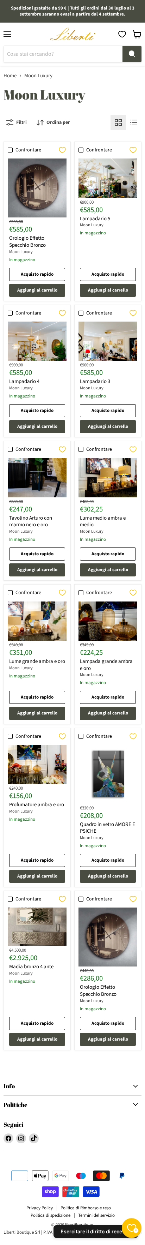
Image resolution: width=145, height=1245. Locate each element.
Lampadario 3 (95, 381)
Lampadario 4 (24, 381)
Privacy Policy (39, 1208)
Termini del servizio (96, 1215)
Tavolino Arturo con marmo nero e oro (30, 521)
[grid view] (118, 122)
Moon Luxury (21, 252)
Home (10, 76)
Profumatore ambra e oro (36, 804)
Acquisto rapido (37, 274)
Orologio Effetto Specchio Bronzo (27, 241)
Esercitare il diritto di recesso (96, 1231)
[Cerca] (131, 54)
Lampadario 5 (95, 218)
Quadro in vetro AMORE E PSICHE (107, 828)
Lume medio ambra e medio (103, 521)
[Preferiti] (122, 34)
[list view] (133, 122)
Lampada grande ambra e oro (106, 665)
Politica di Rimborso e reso (86, 1208)
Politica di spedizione (50, 1215)
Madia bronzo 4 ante (31, 966)
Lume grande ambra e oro (37, 661)
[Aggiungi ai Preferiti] (62, 150)
